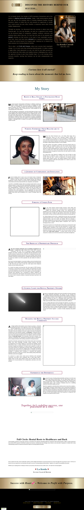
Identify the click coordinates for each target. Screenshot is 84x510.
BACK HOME (17, 5)
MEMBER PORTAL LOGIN (42, 507)
